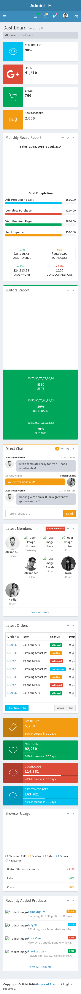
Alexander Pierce (12, 552)
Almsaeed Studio (47, 984)
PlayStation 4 (37, 951)
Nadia (13, 599)
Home (12, 35)
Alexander (31, 573)
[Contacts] (67, 449)
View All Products (40, 967)
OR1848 (12, 653)
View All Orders (65, 708)
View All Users (40, 612)
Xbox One (34, 938)
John (68, 546)
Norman (31, 546)
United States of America (41, 869)
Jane (50, 546)
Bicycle (32, 925)
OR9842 (12, 645)
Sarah (50, 567)
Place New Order (17, 708)
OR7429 (12, 661)
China (41, 887)
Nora (68, 573)
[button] (4, 16)
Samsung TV (36, 912)
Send (69, 514)
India (41, 878)
